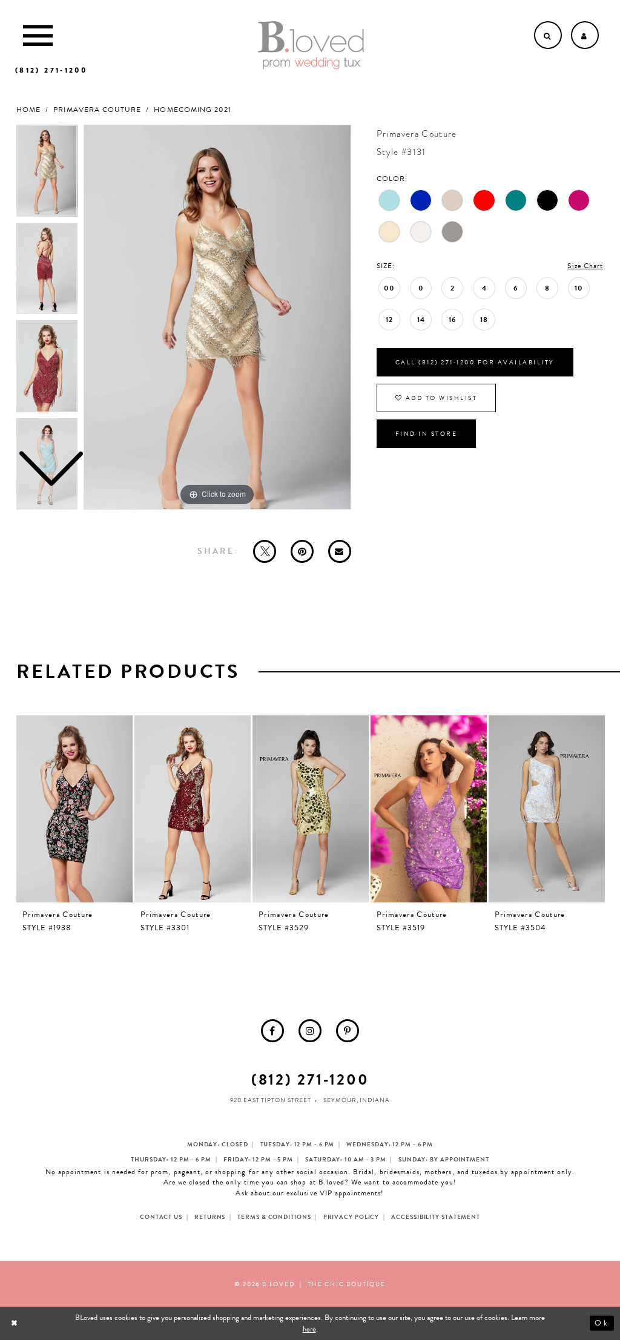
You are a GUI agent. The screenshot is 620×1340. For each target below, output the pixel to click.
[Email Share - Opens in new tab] (339, 551)
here (309, 1329)
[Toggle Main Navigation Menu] (37, 35)
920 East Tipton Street (270, 1100)
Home (28, 110)
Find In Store (426, 433)
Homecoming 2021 (192, 110)
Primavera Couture (97, 110)
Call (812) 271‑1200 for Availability (475, 362)
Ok (601, 1323)
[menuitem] (272, 1030)
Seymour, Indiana (356, 1100)
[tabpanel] (217, 317)
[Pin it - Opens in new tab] (302, 551)
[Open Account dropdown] (585, 35)
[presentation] (74, 808)
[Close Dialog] (15, 1323)
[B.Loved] (311, 45)
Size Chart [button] (585, 265)
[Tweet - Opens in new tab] (264, 551)
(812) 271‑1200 (310, 1079)
